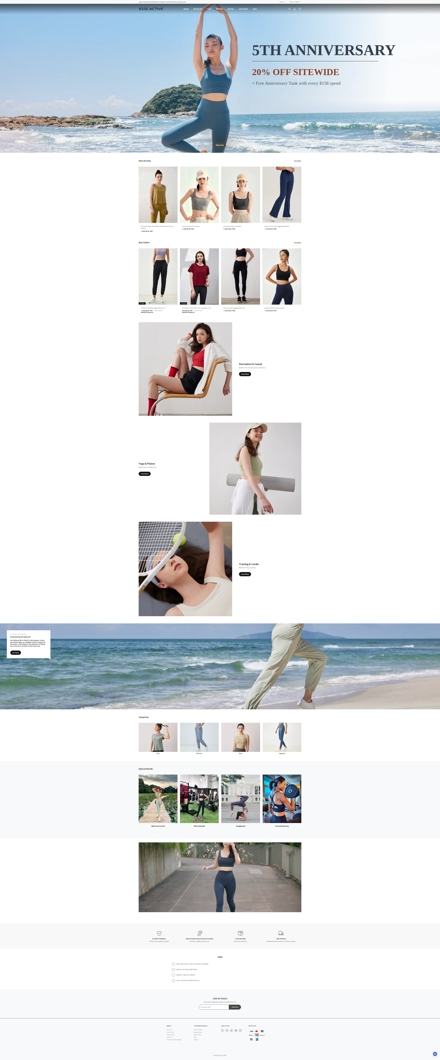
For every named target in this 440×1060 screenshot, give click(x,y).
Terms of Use (170, 1032)
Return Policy (197, 1034)
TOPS (209, 9)
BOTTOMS (219, 9)
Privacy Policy (170, 1034)
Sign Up (196, 1039)
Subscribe (235, 1007)
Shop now (220, 145)
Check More (245, 374)
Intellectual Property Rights (174, 1039)
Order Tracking (198, 1029)
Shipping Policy (198, 1032)
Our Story (15, 653)
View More (297, 161)
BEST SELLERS (198, 9)
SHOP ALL (230, 9)
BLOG (255, 9)
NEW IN (186, 9)
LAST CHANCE (243, 9)
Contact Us (170, 1037)
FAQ (195, 1037)
